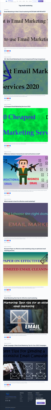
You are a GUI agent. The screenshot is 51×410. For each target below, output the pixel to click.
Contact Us (30, 1)
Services (20, 1)
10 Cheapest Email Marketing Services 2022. (17, 106)
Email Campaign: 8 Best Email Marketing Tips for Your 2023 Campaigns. (25, 345)
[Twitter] (7, 400)
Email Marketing (6, 9)
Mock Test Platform (30, 397)
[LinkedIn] (9, 400)
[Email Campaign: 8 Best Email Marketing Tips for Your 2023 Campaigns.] (25, 364)
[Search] (45, 1)
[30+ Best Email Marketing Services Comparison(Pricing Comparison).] (25, 77)
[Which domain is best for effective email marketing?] (25, 220)
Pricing (21, 398)
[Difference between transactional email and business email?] (25, 172)
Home (17, 1)
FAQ (28, 401)
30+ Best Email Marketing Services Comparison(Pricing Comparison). (25, 59)
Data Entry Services (30, 398)
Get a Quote (35, 1)
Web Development (30, 394)
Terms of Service (12, 408)
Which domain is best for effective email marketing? (19, 201)
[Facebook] (6, 400)
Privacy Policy (7, 408)
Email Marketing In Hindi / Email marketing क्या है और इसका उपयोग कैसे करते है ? (25, 11)
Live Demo (21, 397)
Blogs (27, 1)
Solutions (24, 1)
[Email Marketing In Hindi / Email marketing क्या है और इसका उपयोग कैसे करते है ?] (25, 30)
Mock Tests (40, 1)
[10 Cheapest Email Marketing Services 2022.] (25, 125)
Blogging (5, 104)
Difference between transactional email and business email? (22, 154)
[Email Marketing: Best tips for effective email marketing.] (25, 316)
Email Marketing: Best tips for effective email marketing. (20, 298)
